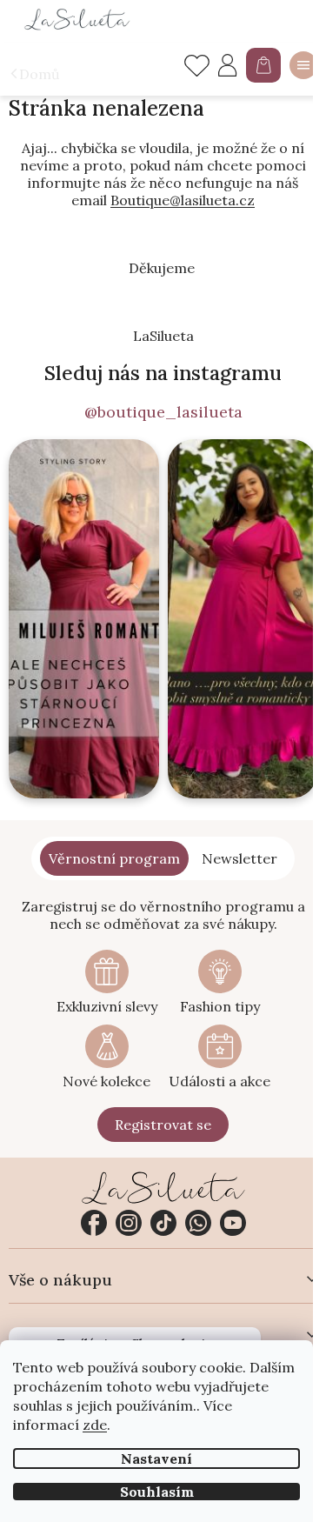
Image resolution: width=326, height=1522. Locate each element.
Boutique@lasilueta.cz (182, 200)
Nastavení (156, 1458)
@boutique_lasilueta (163, 412)
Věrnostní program (114, 858)
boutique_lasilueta (129, 1223)
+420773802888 (198, 1223)
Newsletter (239, 858)
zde (95, 1424)
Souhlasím (157, 1491)
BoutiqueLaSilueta (94, 1223)
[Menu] (303, 65)
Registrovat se (163, 1124)
